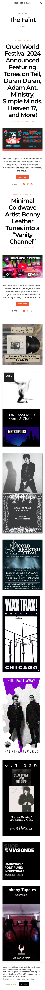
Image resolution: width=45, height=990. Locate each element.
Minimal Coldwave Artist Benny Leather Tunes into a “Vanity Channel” (22, 221)
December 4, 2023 (16, 121)
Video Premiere (26, 194)
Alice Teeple (30, 121)
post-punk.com (29, 248)
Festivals (27, 40)
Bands (15, 194)
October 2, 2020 (16, 248)
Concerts (18, 40)
